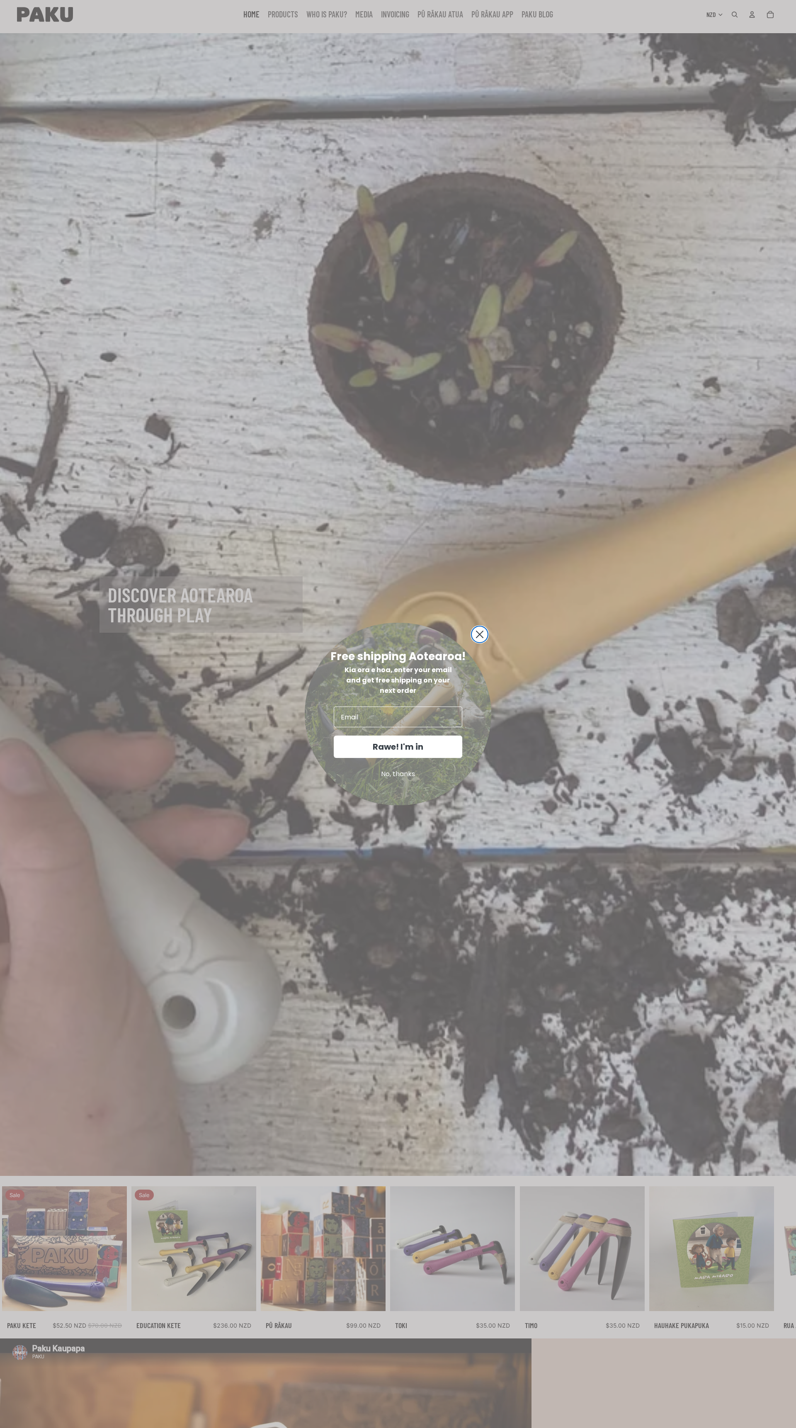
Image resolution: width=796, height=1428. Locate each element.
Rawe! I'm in (398, 747)
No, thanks (398, 774)
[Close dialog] (479, 634)
